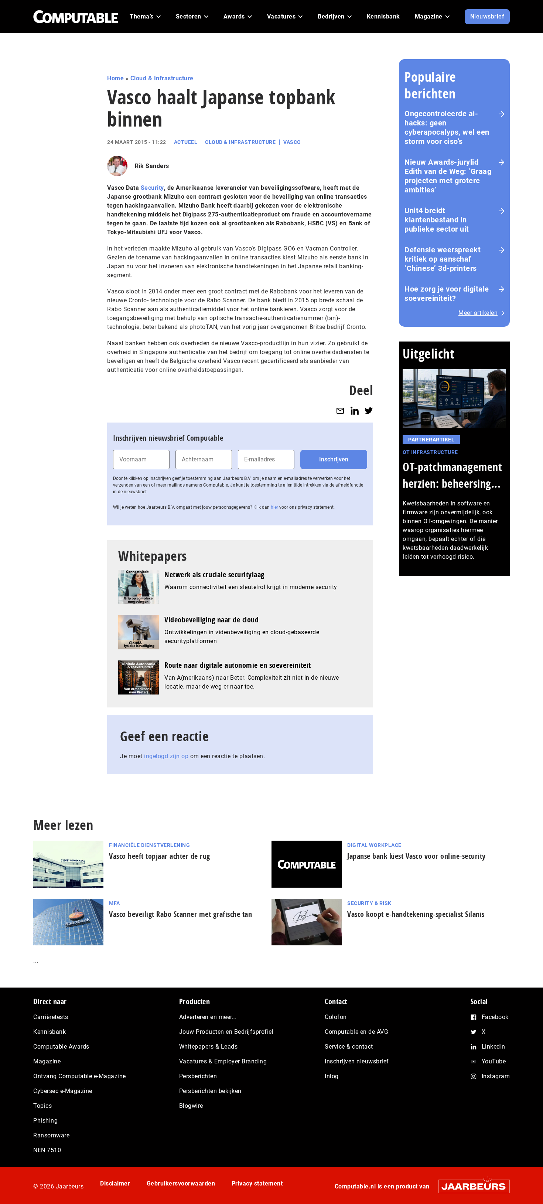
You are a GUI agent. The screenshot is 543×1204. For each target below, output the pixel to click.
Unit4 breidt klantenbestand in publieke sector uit (436, 219)
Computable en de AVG (356, 1031)
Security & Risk (369, 903)
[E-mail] (340, 410)
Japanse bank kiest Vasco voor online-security (416, 856)
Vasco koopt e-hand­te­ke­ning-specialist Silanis (416, 914)
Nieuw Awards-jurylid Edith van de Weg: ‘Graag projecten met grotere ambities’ (447, 176)
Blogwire (191, 1105)
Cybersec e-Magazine (62, 1090)
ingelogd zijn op (166, 756)
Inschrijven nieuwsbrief (357, 1061)
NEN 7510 (47, 1150)
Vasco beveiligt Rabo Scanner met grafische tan (180, 914)
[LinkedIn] (354, 410)
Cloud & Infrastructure (162, 78)
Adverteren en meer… (207, 1016)
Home (115, 78)
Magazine (47, 1061)
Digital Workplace (374, 845)
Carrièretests (50, 1016)
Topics (42, 1105)
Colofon (336, 1016)
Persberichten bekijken (210, 1090)
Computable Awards (61, 1046)
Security (152, 187)
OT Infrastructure (430, 452)
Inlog (332, 1076)
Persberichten (198, 1076)
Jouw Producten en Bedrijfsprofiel (226, 1031)
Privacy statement (257, 1183)
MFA (114, 903)
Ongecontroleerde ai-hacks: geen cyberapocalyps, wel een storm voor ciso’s (446, 127)
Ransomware (51, 1135)
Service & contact (349, 1046)
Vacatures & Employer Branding (223, 1061)
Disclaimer (115, 1183)
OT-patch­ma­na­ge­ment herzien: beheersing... (452, 475)
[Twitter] (368, 410)
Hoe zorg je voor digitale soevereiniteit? (446, 294)
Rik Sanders (152, 165)
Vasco (292, 142)
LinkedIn (493, 1046)
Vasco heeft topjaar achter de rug (159, 856)
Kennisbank (49, 1031)
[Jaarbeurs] (470, 1186)
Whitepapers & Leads (208, 1046)
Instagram (496, 1076)
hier (274, 507)
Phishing (45, 1120)
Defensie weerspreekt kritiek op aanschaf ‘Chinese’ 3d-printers (442, 259)
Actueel (186, 142)
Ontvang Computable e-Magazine (79, 1076)
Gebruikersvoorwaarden (181, 1183)
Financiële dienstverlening (149, 845)
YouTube (494, 1061)
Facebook (495, 1016)
